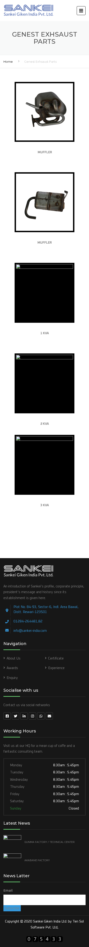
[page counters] (44, 939)
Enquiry (12, 678)
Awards (12, 668)
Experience (56, 668)
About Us (14, 658)
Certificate (56, 658)
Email (8, 890)
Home (8, 61)
